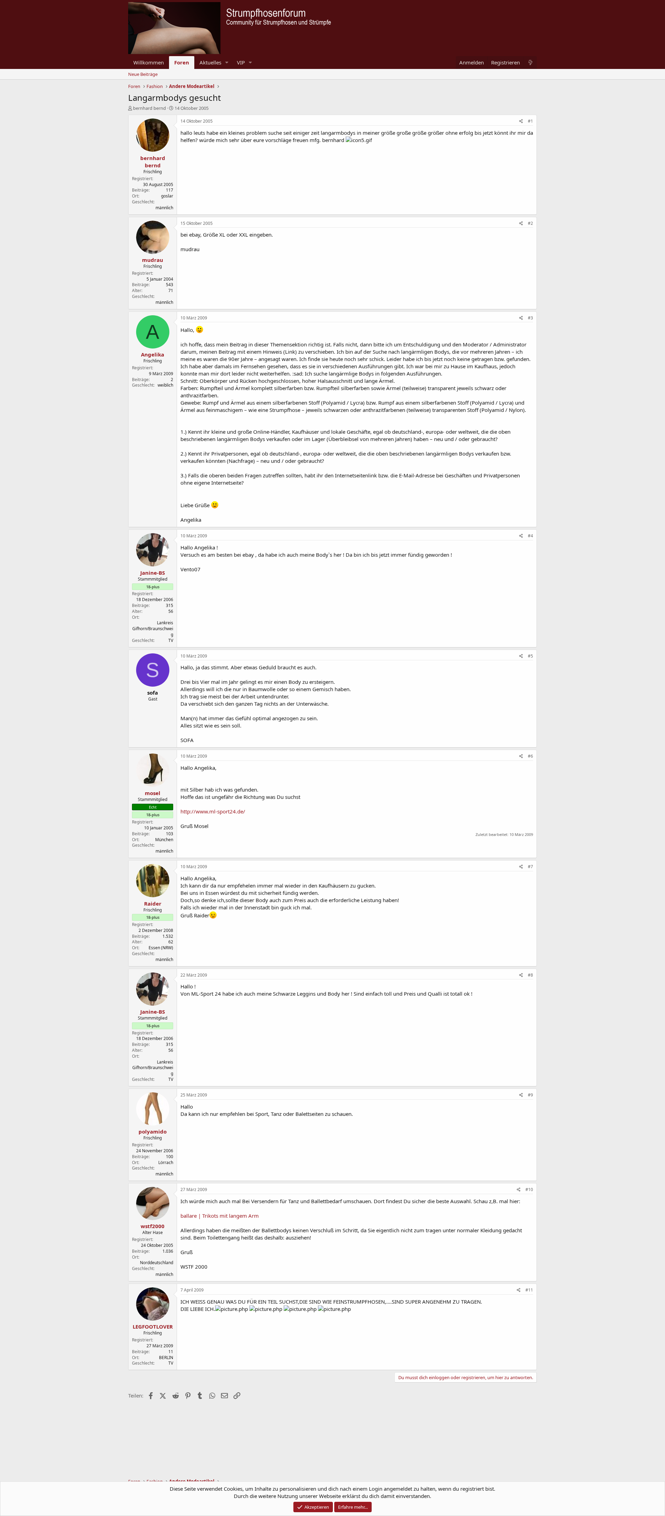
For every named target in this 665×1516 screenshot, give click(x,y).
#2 (530, 223)
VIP (241, 62)
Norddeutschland (156, 1263)
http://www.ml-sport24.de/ (212, 811)
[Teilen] (521, 121)
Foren (181, 62)
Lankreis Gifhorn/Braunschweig (152, 628)
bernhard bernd (149, 108)
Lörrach (165, 1162)
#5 (530, 656)
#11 (529, 1290)
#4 (530, 536)
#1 (530, 121)
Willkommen (148, 62)
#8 (530, 975)
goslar (167, 196)
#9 (530, 1095)
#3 (530, 318)
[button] (227, 62)
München (164, 840)
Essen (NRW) (161, 948)
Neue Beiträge (143, 74)
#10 (529, 1189)
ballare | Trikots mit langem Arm (219, 1215)
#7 (530, 867)
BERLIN (166, 1357)
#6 (530, 756)
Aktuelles (210, 62)
